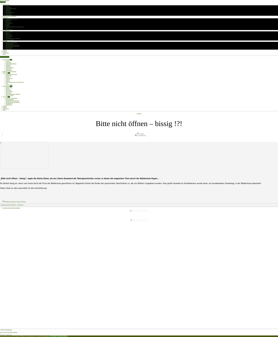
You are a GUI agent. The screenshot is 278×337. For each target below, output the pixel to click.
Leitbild (7, 6)
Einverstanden (54, 336)
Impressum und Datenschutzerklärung (11, 208)
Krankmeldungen (10, 43)
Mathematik (8, 20)
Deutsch (8, 21)
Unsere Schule (6, 4)
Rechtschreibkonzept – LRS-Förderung (15, 26)
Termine (5, 50)
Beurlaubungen (9, 47)
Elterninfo (5, 41)
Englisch (8, 24)
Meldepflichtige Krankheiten (12, 45)
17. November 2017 (141, 135)
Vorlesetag (23, 201)
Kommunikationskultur (11, 8)
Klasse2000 (8, 34)
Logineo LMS (9, 29)
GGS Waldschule (8, 329)
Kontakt (5, 51)
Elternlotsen (8, 13)
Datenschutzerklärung (62, 336)
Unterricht (5, 17)
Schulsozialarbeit (10, 12)
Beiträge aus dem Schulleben (9, 16)
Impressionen (9, 15)
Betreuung (8, 11)
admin (142, 133)
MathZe (7, 33)
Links (4, 54)
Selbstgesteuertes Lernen (11, 19)
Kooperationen (6, 30)
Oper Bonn (8, 37)
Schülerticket (9, 49)
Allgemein (139, 113)
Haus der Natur (9, 36)
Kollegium (8, 9)
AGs (7, 28)
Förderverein (6, 52)
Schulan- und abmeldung (11, 42)
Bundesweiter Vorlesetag (10, 201)
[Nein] (68, 336)
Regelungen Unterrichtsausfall (13, 46)
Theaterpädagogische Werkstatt (13, 38)
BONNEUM (9, 32)
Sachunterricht (9, 22)
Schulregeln (8, 7)
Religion (8, 25)
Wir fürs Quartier (10, 39)
